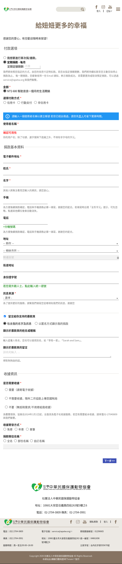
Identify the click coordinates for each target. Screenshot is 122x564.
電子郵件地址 (12, 156)
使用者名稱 (11, 124)
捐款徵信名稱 (12, 436)
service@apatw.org (61, 531)
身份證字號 (10, 277)
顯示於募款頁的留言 (15, 347)
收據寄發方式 (12, 425)
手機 (6, 197)
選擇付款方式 (12, 98)
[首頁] (17, 9)
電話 (6, 218)
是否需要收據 (12, 383)
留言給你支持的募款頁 (21, 316)
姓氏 (7, 168)
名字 (7, 180)
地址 (6, 239)
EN (108, 11)
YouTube (110, 7)
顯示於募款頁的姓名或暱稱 (19, 330)
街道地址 (8, 265)
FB (96, 7)
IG (103, 7)
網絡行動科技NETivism (62, 559)
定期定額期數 (15, 66)
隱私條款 (94, 521)
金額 (7, 87)
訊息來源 (9, 293)
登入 (99, 10)
